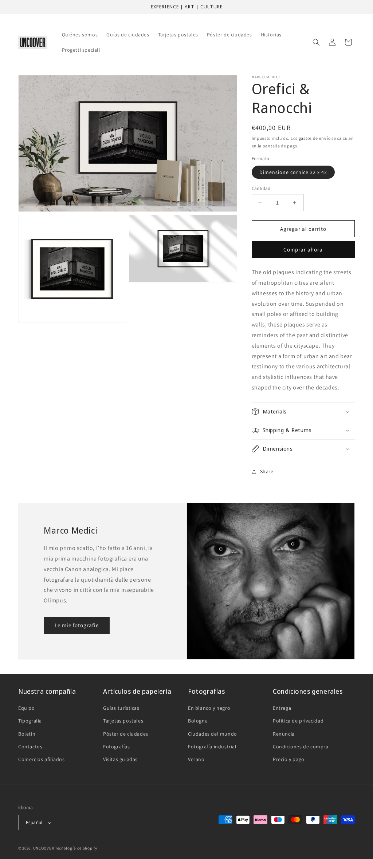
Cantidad (261, 188)
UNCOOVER (43, 848)
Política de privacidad (298, 720)
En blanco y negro (209, 708)
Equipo (26, 708)
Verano (196, 759)
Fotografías (116, 746)
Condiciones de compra (301, 746)
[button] (316, 42)
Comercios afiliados (41, 759)
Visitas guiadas (120, 759)
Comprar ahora (303, 249)
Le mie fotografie (77, 625)
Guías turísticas (121, 708)
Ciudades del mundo (212, 734)
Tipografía (30, 720)
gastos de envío (315, 138)
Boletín (26, 734)
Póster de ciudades (125, 734)
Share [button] (267, 471)
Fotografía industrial (212, 746)
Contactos (30, 746)
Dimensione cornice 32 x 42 (293, 172)
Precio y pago (289, 759)
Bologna (198, 720)
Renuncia (284, 734)
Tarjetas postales (123, 720)
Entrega (282, 708)
